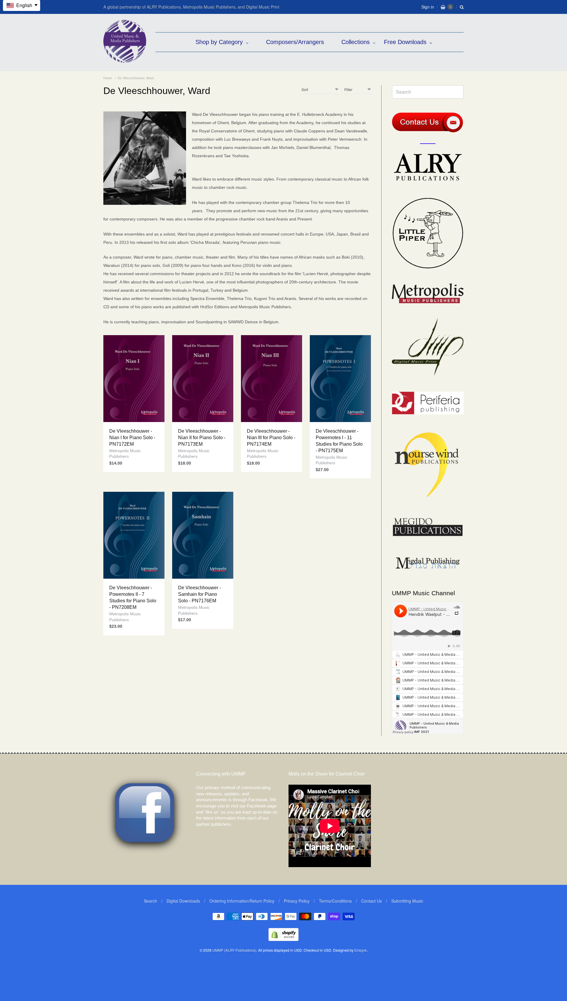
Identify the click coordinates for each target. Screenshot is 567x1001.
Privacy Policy (296, 901)
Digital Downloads (183, 901)
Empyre (360, 950)
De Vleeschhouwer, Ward (136, 78)
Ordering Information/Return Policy (241, 901)
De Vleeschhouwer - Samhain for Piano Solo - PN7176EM (199, 594)
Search (150, 901)
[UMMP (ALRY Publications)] (124, 59)
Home (107, 78)
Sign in (427, 7)
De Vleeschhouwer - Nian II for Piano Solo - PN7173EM (201, 438)
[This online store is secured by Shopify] (283, 939)
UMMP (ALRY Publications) (234, 950)
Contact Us (371, 901)
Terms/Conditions (335, 901)
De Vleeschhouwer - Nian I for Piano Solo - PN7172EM (132, 438)
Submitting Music (407, 901)
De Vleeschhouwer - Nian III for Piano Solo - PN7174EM (271, 438)
